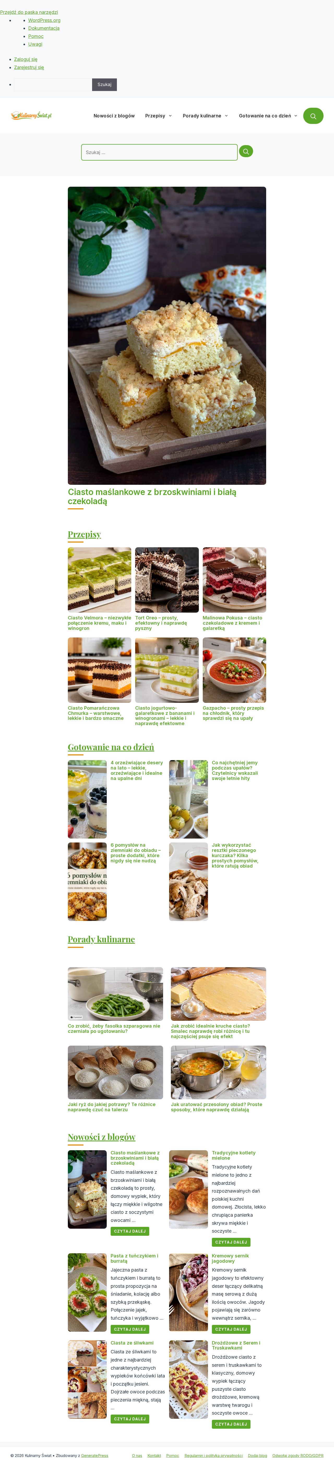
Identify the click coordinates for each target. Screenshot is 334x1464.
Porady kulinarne (202, 115)
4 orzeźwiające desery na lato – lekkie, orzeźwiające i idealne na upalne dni (137, 770)
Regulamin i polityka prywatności (213, 1455)
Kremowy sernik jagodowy (230, 1258)
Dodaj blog (257, 1455)
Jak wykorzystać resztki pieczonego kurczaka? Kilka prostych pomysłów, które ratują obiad (235, 855)
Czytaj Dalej (130, 1231)
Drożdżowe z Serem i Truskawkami (236, 1345)
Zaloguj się (26, 59)
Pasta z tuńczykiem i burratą (134, 1258)
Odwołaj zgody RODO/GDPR (298, 1455)
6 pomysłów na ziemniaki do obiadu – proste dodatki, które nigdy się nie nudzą (136, 852)
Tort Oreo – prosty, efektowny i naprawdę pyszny (161, 623)
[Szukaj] (246, 151)
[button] (313, 116)
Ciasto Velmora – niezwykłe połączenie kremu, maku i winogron (99, 623)
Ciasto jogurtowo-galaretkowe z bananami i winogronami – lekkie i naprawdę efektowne (165, 715)
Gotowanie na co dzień (265, 115)
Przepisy (155, 115)
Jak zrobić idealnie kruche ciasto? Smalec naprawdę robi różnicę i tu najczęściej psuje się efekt (210, 1031)
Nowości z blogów (114, 115)
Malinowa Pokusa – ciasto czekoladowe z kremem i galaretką (232, 623)
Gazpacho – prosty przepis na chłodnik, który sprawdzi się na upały (233, 713)
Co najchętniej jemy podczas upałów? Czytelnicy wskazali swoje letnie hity (235, 770)
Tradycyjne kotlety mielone (234, 1155)
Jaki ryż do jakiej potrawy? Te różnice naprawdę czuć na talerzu (112, 1107)
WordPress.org (44, 20)
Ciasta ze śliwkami (132, 1343)
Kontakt (154, 1455)
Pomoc (36, 36)
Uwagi (35, 44)
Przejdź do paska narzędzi (29, 12)
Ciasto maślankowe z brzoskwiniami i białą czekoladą (152, 496)
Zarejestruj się (29, 67)
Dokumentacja (43, 28)
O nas (137, 1455)
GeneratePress (94, 1455)
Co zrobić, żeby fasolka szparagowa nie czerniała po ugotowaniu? (114, 1028)
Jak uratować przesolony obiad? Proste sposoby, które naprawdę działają (216, 1107)
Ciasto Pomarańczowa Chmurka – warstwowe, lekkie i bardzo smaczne (96, 713)
